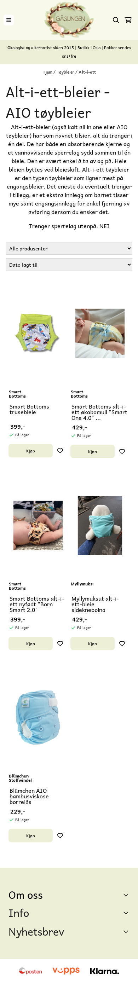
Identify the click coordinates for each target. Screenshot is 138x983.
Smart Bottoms (17, 393)
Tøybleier (66, 71)
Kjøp (30, 450)
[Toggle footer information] (127, 895)
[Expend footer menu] (126, 912)
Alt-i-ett (87, 71)
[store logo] (69, 20)
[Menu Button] (9, 20)
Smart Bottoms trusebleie (29, 409)
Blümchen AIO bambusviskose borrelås (29, 795)
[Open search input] (116, 20)
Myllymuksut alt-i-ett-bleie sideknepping (95, 603)
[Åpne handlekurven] (128, 20)
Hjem (47, 71)
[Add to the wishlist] (60, 450)
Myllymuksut (82, 584)
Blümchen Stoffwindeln (20, 778)
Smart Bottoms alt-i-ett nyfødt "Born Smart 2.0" (37, 603)
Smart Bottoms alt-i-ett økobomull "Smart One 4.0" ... (99, 411)
